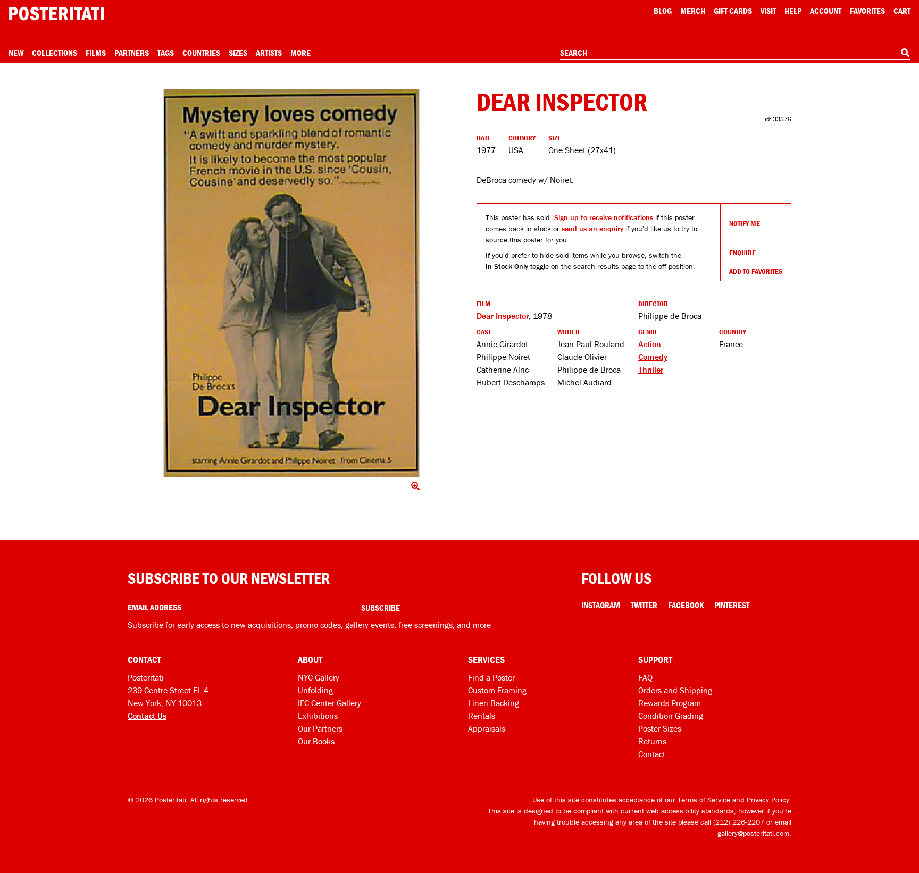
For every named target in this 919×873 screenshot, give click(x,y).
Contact (651, 754)
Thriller (650, 369)
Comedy (652, 356)
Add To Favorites (755, 271)
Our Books (316, 741)
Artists (269, 52)
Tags (165, 52)
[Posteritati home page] (56, 13)
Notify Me (744, 223)
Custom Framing (497, 690)
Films (96, 52)
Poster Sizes (659, 728)
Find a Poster (491, 677)
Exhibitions (318, 715)
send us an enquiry (592, 228)
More (300, 52)
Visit (768, 10)
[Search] (905, 52)
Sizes (238, 52)
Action (649, 344)
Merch (692, 10)
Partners (131, 52)
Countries (201, 52)
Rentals (481, 715)
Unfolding (315, 690)
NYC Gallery (318, 677)
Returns (652, 741)
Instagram (600, 605)
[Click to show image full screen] (291, 283)
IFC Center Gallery (329, 703)
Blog (663, 10)
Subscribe (380, 607)
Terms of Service (704, 799)
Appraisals (486, 728)
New (16, 52)
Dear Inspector (503, 315)
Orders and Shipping (675, 690)
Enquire (742, 252)
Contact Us (147, 715)
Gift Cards (733, 10)
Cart (901, 10)
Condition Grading (670, 715)
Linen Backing (493, 703)
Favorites (867, 10)
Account (825, 10)
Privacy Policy (768, 799)
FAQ (645, 677)
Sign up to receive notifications (603, 217)
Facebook (686, 605)
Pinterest (731, 605)
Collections (54, 52)
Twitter (644, 605)
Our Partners (320, 728)
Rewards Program (669, 703)
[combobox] (735, 53)
